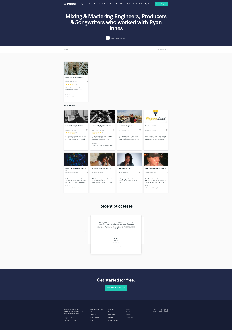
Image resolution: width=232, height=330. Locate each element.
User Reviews (94, 317)
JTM (73, 97)
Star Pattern (160, 188)
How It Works (103, 4)
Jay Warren (68, 97)
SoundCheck (120, 4)
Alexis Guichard (152, 188)
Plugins (129, 4)
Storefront (111, 309)
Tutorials (128, 312)
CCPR (146, 188)
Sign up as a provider (96, 309)
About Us (93, 315)
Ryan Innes (77, 97)
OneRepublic (95, 145)
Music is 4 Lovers (80, 188)
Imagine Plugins (138, 4)
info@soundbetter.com (71, 318)
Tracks (112, 4)
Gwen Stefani (109, 145)
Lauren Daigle (102, 145)
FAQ (91, 320)
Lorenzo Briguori (116, 247)
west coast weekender (70, 188)
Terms (128, 309)
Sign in (147, 4)
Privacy (128, 315)
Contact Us (129, 317)
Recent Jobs (93, 4)
